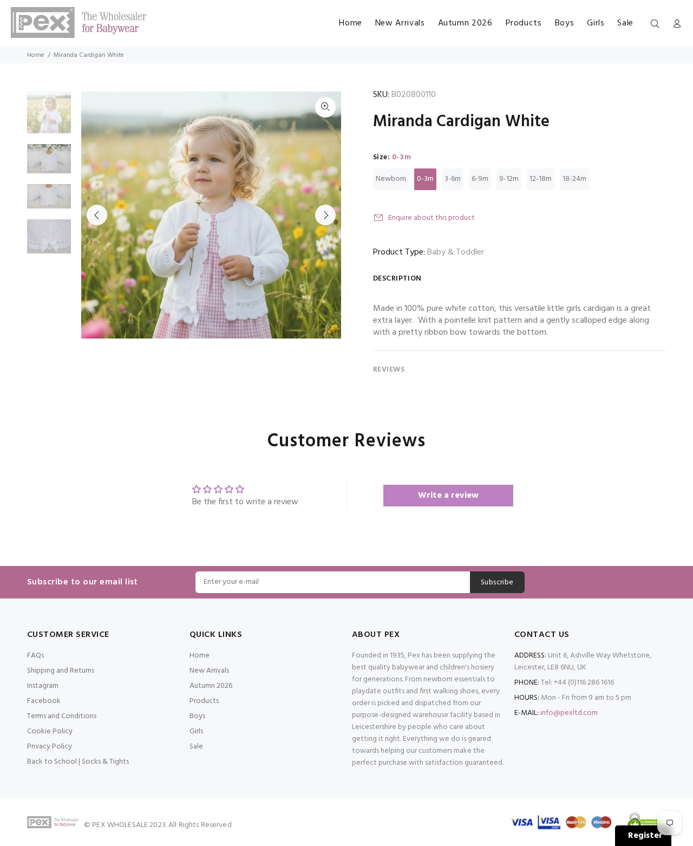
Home (35, 55)
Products (204, 701)
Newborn (391, 179)
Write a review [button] (448, 496)
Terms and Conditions (61, 716)
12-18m (540, 179)
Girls (196, 731)
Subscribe (497, 582)
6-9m (480, 179)
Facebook (44, 701)
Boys (197, 716)
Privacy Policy (49, 746)
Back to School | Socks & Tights (78, 762)
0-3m (425, 179)
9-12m (509, 179)
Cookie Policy (50, 731)
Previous (97, 215)
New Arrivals (209, 671)
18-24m (574, 179)
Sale (196, 746)
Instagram (42, 686)
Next (325, 215)
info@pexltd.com (569, 713)
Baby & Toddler (455, 252)
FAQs (35, 655)
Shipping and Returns (60, 671)
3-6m (452, 179)
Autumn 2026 (210, 686)
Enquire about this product (431, 218)
